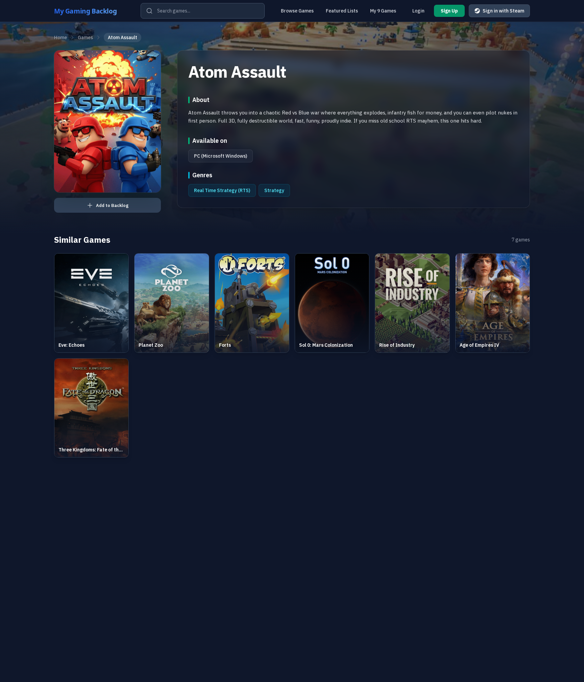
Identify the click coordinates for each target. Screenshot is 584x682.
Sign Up (449, 11)
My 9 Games (383, 11)
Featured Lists (342, 11)
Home (60, 37)
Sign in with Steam (503, 11)
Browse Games (297, 11)
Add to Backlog (112, 205)
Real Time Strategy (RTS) (222, 190)
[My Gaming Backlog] (92, 11)
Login (418, 11)
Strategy (274, 190)
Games (85, 37)
